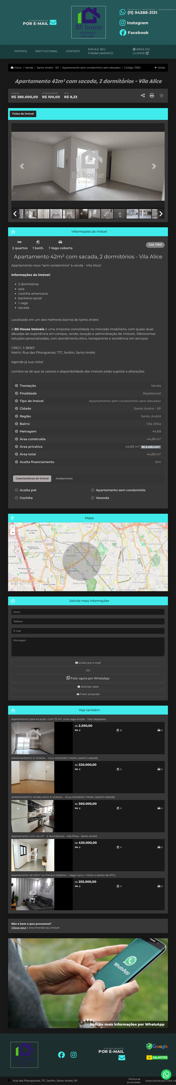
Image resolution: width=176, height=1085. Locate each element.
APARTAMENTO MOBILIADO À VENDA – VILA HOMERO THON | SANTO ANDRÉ (63, 797)
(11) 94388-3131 (142, 12)
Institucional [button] (46, 51)
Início (17, 67)
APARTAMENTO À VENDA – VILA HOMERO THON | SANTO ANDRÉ (54, 758)
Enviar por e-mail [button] (89, 662)
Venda (29, 67)
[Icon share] (61, 1055)
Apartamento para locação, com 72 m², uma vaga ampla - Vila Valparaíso (58, 719)
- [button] (13, 532)
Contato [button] (73, 51)
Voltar (161, 67)
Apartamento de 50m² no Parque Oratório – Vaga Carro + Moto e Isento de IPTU (63, 875)
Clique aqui (18, 927)
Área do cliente (141, 51)
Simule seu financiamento (100, 51)
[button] (22, 166)
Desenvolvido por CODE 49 (161, 1080)
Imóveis (20, 51)
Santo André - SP (48, 67)
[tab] (23, 114)
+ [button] (13, 527)
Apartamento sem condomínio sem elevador (91, 67)
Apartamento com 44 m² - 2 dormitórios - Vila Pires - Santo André (54, 836)
